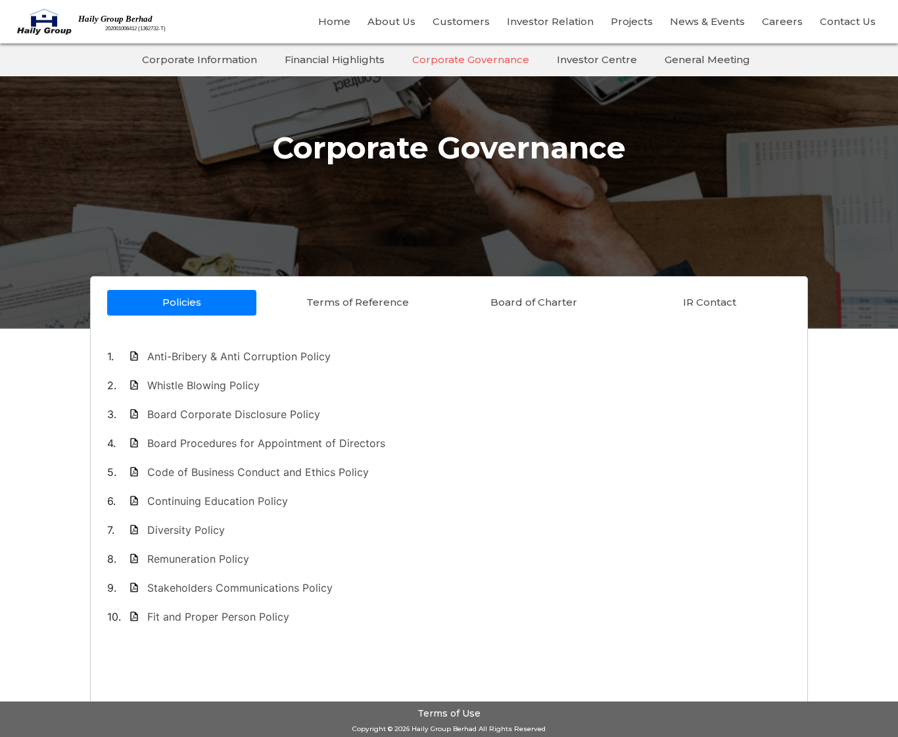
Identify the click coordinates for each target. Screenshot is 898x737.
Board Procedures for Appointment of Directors (266, 443)
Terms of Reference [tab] (357, 302)
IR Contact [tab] (709, 302)
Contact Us (848, 21)
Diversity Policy (186, 529)
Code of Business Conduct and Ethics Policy (258, 472)
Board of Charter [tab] (533, 302)
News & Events (707, 21)
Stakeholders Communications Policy (240, 587)
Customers (461, 21)
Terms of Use (449, 713)
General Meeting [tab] (707, 59)
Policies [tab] (181, 302)
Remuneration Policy (198, 558)
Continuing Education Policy (217, 501)
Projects (632, 21)
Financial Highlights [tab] (335, 59)
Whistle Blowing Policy (203, 385)
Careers (782, 21)
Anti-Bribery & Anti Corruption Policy (239, 356)
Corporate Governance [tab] (470, 59)
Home (334, 21)
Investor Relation (550, 21)
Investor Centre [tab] (597, 59)
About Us (391, 21)
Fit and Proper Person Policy (218, 616)
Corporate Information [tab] (199, 59)
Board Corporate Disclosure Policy (233, 414)
